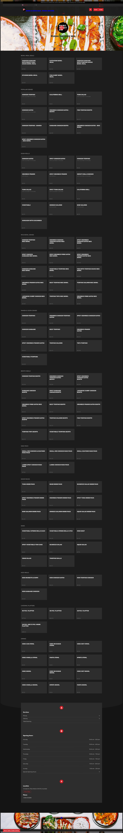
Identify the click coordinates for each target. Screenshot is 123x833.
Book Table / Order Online (11, 830)
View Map (27, 791)
